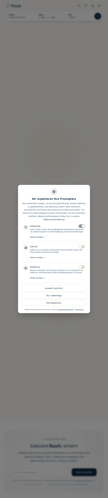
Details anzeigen (36, 237)
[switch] (82, 226)
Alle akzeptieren (54, 302)
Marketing (35, 267)
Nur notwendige (54, 295)
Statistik (33, 246)
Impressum (79, 309)
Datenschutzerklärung (54, 219)
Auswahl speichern (54, 288)
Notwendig (35, 226)
